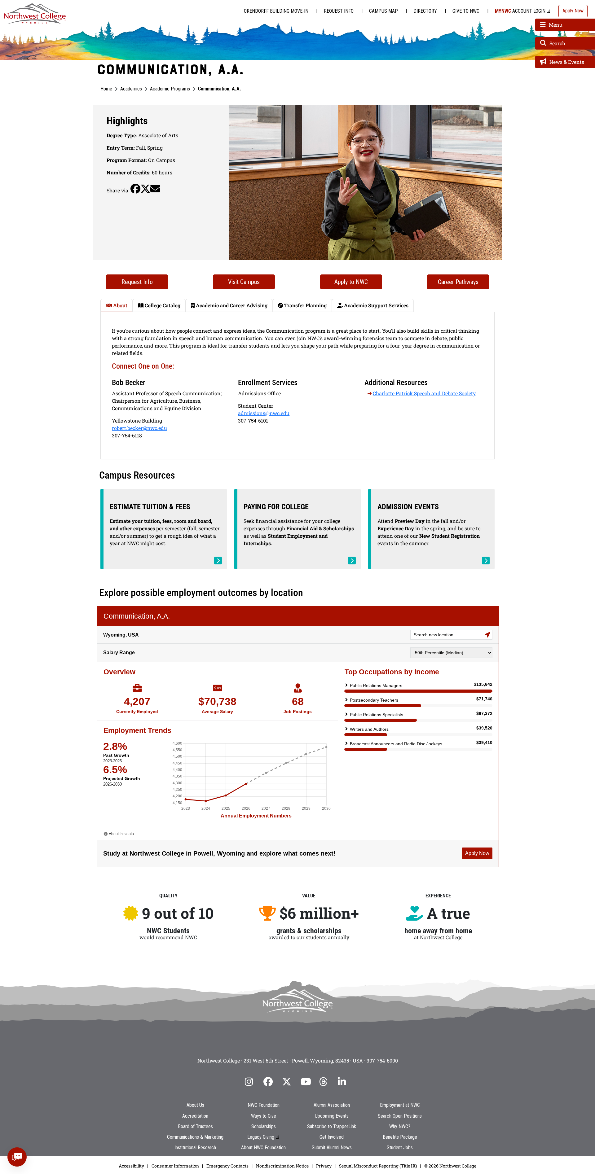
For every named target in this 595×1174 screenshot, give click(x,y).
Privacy (324, 1166)
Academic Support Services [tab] (375, 305)
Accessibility (131, 1166)
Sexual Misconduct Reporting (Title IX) (378, 1166)
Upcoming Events (332, 1116)
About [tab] (119, 305)
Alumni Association (332, 1105)
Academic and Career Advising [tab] (231, 305)
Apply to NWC (351, 282)
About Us (195, 1105)
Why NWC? (399, 1126)
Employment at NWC (400, 1105)
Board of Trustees (195, 1126)
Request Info (339, 11)
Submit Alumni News (332, 1147)
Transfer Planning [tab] (305, 305)
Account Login (520, 11)
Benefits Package (400, 1137)
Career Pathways (458, 282)
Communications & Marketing (195, 1137)
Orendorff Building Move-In (276, 11)
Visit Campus (244, 282)
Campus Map (383, 11)
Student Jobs (400, 1147)
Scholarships (263, 1126)
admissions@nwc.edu (263, 413)
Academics (131, 89)
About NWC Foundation (263, 1147)
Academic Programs (170, 89)
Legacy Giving (260, 1137)
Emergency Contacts (227, 1166)
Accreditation (195, 1116)
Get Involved (332, 1137)
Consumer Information (175, 1166)
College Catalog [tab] (161, 305)
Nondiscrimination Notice (282, 1166)
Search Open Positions (400, 1116)
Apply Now (573, 11)
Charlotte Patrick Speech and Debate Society (424, 393)
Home (106, 89)
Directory (425, 11)
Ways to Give (263, 1116)
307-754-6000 (382, 1060)
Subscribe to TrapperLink (331, 1126)
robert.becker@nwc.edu (139, 428)
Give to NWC (465, 11)
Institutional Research (195, 1147)
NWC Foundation (264, 1105)
